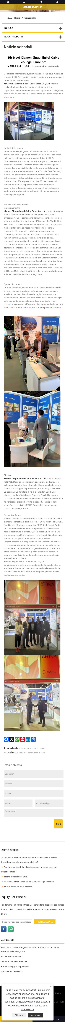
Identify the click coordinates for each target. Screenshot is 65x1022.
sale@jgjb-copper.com (18, 966)
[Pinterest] (22, 739)
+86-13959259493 (12, 956)
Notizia (17, 18)
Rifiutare (19, 1015)
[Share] (33, 739)
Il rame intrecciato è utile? (31, 748)
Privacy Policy (54, 993)
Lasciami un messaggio (47, 66)
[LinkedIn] (28, 739)
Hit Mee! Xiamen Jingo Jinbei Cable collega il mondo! (29, 881)
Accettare (35, 1015)
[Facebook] (6, 739)
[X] (11, 739)
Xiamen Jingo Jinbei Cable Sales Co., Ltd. (25, 211)
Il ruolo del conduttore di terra (31, 752)
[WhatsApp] (17, 739)
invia (58, 823)
